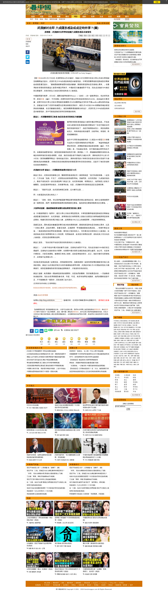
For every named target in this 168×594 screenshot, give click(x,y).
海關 (135, 356)
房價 (115, 347)
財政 (140, 342)
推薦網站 (38, 585)
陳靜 (125, 382)
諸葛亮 (128, 362)
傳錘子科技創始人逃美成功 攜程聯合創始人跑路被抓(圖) (134, 173)
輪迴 (61, 435)
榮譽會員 (97, 309)
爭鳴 (36, 19)
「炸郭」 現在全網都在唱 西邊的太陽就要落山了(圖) (45, 473)
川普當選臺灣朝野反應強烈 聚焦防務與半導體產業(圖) (45, 365)
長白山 (136, 351)
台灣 (125, 345)
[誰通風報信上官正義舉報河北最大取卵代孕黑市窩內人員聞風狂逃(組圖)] (120, 120)
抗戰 (121, 360)
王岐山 (116, 331)
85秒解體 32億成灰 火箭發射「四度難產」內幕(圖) (86, 494)
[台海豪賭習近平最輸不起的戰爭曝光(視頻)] (39, 527)
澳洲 (138, 358)
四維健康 (118, 391)
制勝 (30, 548)
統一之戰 (42, 548)
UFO (128, 329)
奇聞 (118, 16)
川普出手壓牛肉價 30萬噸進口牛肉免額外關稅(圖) (134, 139)
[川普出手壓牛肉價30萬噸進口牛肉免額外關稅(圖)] (120, 137)
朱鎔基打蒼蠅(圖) (119, 240)
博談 (75, 16)
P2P (129, 347)
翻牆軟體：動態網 (121, 585)
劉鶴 (115, 334)
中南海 (131, 334)
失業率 (90, 523)
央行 (125, 340)
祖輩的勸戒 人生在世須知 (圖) (37, 430)
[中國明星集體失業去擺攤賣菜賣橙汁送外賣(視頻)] (95, 553)
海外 (130, 358)
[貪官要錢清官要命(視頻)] (67, 527)
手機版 (81, 35)
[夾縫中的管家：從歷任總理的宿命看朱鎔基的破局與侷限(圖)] (39, 439)
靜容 (125, 387)
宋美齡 (134, 360)
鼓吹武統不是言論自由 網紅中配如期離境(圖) (42, 360)
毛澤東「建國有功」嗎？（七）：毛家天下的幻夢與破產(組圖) (134, 216)
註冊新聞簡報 (120, 400)
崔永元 (127, 334)
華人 (122, 356)
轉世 (64, 435)
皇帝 (124, 362)
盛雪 (125, 384)
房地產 (39, 572)
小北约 (71, 574)
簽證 (115, 358)
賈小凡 (117, 377)
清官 (61, 546)
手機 (121, 364)
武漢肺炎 (28, 41)
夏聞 (134, 380)
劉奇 (118, 362)
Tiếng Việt (113, 583)
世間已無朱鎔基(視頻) (34, 485)
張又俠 (124, 325)
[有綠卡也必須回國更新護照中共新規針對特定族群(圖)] (67, 389)
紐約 (84, 16)
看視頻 (110, 585)
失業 (30, 572)
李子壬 (135, 389)
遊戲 (86, 546)
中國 (39, 78)
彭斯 (131, 331)
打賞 (89, 35)
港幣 (129, 342)
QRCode (57, 330)
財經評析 (62, 19)
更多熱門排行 (136, 280)
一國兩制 (116, 338)
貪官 (58, 546)
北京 (132, 345)
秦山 (116, 387)
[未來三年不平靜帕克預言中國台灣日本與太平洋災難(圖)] (120, 179)
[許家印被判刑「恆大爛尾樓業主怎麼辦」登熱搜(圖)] (67, 439)
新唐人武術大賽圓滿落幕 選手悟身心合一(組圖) (134, 131)
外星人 (131, 364)
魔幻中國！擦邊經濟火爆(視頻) (93, 543)
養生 (115, 366)
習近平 (28, 46)
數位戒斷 (99, 546)
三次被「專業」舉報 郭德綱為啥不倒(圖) (41, 476)
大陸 (41, 16)
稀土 (75, 574)
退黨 (139, 327)
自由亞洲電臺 (42, 295)
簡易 (134, 375)
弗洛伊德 (123, 329)
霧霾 (132, 347)
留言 (93, 35)
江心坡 (121, 353)
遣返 (138, 356)
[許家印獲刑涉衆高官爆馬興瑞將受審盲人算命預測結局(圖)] (95, 414)
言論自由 (136, 353)
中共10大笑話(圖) (33, 405)
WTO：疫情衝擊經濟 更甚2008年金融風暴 (84, 357)
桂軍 (118, 360)
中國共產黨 (35, 408)
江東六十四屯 (123, 351)
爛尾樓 (72, 460)
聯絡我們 (56, 583)
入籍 (121, 358)
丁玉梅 (99, 410)
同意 (157, 2)
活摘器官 (116, 351)
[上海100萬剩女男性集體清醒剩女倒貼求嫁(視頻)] (39, 502)
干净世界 (47, 585)
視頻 (29, 498)
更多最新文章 (136, 252)
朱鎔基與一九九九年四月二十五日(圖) (40, 491)
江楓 (125, 389)
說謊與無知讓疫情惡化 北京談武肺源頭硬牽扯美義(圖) (88, 371)
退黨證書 (81, 585)
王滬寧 (119, 334)
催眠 (67, 435)
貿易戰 (116, 325)
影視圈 (95, 574)
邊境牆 (127, 331)
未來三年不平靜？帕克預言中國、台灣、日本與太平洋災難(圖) (134, 182)
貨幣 (137, 340)
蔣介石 (129, 360)
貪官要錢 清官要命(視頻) (63, 543)
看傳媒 (96, 585)
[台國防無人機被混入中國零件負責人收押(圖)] (120, 188)
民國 (115, 360)
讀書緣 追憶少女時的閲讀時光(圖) (125, 62)
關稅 (123, 331)
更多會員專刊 (136, 64)
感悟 (118, 364)
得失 (44, 432)
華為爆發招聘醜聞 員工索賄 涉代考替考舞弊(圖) (43, 363)
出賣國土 (129, 325)
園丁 (116, 384)
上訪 (127, 349)
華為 (134, 329)
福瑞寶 (103, 585)
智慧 (115, 364)
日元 (126, 342)
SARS (125, 353)
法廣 (131, 338)
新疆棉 (116, 327)
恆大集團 (95, 435)
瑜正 (116, 389)
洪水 (122, 327)
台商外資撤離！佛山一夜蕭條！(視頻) (39, 569)
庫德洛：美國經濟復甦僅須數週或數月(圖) (83, 363)
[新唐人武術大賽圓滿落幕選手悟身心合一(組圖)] (120, 129)
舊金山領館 (77, 410)
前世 (58, 435)
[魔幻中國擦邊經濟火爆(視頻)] (95, 527)
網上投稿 (47, 583)
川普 (129, 321)
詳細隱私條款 (114, 2)
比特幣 (120, 342)
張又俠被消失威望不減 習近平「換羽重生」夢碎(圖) (87, 482)
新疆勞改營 (131, 353)
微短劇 (90, 546)
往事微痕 (121, 338)
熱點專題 (118, 99)
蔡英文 (129, 345)
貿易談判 (138, 331)
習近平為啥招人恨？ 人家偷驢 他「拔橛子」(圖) (43, 467)
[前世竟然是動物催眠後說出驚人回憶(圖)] (67, 414)
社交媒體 (135, 338)
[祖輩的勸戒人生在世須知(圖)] (39, 414)
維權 (119, 349)
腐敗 (125, 336)
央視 (119, 356)
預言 (124, 364)
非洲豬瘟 (122, 347)
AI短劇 (87, 574)
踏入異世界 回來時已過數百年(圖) (125, 57)
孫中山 (125, 360)
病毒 (42, 99)
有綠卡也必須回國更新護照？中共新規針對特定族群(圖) (46, 488)
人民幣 (116, 342)
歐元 (123, 342)
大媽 (140, 345)
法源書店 (66, 585)
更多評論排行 (136, 312)
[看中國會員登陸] (127, 26)
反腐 (128, 336)
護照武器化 (60, 410)
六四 (136, 327)
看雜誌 (73, 585)
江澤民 (123, 334)
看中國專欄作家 (121, 372)
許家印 (87, 410)
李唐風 (135, 382)
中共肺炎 (116, 321)
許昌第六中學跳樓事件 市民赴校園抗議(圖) (41, 351)
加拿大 (119, 340)
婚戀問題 (38, 523)
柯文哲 (119, 329)
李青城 (135, 387)
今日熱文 (31, 386)
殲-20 (33, 548)
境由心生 (40, 432)
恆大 (90, 410)
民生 (127, 358)
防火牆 (116, 349)
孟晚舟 (120, 331)
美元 (134, 340)
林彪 (115, 362)
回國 (118, 358)
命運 (35, 432)
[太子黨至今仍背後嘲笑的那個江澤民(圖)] (120, 146)
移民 (125, 356)
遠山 (125, 380)
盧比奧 (137, 321)
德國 (95, 460)
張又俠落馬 (118, 105)
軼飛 (116, 380)
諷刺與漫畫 (53, 19)
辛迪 (134, 391)
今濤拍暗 (127, 375)
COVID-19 (119, 323)
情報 (98, 460)
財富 (115, 345)
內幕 (135, 334)
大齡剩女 (31, 523)
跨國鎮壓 (90, 460)
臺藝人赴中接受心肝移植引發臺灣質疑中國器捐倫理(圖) (46, 357)
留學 (132, 356)
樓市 (137, 342)
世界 (93, 16)
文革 (137, 364)
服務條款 (78, 583)
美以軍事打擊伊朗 (120, 103)
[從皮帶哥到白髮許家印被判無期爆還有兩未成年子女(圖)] (95, 389)
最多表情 (134, 285)
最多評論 (120, 285)
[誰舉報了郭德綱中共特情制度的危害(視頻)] (67, 502)
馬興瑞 (100, 435)
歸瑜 (134, 377)
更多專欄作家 (136, 395)
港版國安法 (131, 327)
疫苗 (115, 329)
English (95, 583)
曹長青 (126, 391)
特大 (100, 35)
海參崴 (122, 345)
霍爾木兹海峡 (61, 574)
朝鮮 (115, 340)
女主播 (116, 356)
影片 (127, 16)
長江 (119, 327)
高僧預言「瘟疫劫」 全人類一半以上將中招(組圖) (86, 351)
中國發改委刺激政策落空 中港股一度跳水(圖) (42, 371)
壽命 (134, 364)
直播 (94, 546)
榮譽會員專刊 (120, 46)
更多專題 (137, 111)
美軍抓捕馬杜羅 (119, 108)
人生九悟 (31, 432)
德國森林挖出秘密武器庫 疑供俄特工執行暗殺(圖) (134, 156)
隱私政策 (87, 583)
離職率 (34, 572)
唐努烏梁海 (130, 351)
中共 (30, 408)
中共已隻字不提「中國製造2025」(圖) (126, 242)
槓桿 (131, 340)
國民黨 (130, 323)
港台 (67, 16)
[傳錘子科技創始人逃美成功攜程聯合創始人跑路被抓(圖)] (120, 171)
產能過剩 (96, 523)
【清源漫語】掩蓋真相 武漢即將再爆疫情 (83, 360)
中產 (118, 345)
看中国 (42, 9)
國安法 (138, 323)
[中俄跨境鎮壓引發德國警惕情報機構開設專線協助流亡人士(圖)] (95, 439)
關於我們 (70, 583)
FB (140, 338)
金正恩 (138, 329)
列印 (97, 35)
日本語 (121, 583)
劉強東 (136, 345)
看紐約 (89, 585)
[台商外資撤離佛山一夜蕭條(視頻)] (39, 553)
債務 (128, 340)
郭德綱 (59, 523)
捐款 (62, 583)
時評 (31, 19)
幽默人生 (136, 362)
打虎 (131, 336)
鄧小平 (138, 360)
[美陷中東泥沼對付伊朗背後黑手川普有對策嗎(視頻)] (67, 553)
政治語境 (71, 523)
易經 (131, 362)
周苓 (116, 382)
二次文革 (64, 523)
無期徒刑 (64, 460)
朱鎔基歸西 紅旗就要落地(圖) (37, 494)
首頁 (33, 16)
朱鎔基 (31, 460)
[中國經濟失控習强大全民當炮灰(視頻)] (95, 502)
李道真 (126, 377)
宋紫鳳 (117, 375)
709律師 (123, 349)
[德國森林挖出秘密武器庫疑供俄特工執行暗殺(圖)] (120, 154)
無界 (131, 585)
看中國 (138, 336)
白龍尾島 (116, 353)
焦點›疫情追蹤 (103, 23)
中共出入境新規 (68, 410)
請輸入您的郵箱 (128, 403)
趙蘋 (134, 384)
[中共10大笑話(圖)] (39, 389)
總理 (34, 460)
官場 (50, 16)
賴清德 (133, 321)
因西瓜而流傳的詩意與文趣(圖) (124, 50)
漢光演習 (125, 323)
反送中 (116, 336)
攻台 (37, 548)
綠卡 (124, 358)
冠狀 (27, 44)
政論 (41, 19)
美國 (58, 16)
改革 (40, 460)
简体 (85, 35)
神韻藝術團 (56, 585)
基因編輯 (136, 347)
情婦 (122, 336)
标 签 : (29, 39)
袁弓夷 (126, 327)
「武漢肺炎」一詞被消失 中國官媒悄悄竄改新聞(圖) (87, 365)
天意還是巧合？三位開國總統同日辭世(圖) (127, 52)
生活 (110, 16)
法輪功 (131, 349)
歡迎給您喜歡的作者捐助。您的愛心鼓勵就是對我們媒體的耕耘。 (56, 288)
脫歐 (122, 340)
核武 (67, 574)
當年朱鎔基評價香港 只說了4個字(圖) (126, 278)
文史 (101, 16)
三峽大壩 (134, 325)
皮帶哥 (94, 410)
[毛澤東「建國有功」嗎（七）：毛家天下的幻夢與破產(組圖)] (120, 213)
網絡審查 (135, 349)
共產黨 (41, 408)
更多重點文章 (136, 222)
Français (104, 583)
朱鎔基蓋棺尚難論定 (120, 232)
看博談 (36, 23)
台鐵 (134, 323)
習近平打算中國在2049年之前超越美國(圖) (41, 479)
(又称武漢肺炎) (123, 321)
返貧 (86, 523)
